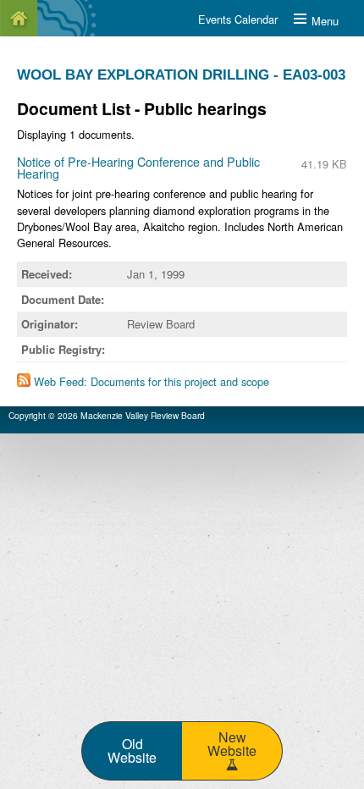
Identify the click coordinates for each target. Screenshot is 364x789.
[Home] (18, 18)
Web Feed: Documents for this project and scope (151, 381)
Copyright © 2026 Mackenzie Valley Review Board (106, 415)
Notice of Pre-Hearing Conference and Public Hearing (138, 167)
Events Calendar (238, 19)
